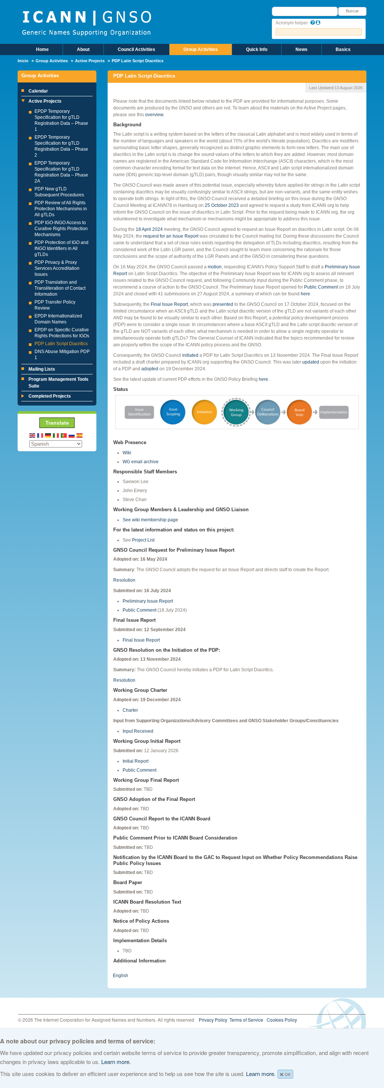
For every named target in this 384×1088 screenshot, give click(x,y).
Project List (143, 540)
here (305, 293)
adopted (149, 368)
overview (154, 114)
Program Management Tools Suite (58, 383)
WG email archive (141, 461)
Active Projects (90, 60)
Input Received (138, 731)
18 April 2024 (149, 229)
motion (215, 266)
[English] (32, 435)
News (302, 49)
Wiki (127, 452)
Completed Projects (49, 396)
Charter (130, 710)
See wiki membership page (150, 519)
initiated (190, 355)
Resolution (124, 580)
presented (223, 304)
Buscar (352, 11)
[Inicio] (86, 22)
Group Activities (200, 49)
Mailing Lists (41, 369)
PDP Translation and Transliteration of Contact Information (60, 288)
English (120, 975)
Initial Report (135, 761)
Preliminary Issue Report (148, 601)
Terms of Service (246, 1019)
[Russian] (72, 435)
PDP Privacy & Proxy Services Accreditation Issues (57, 268)
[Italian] (56, 435)
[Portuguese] (64, 435)
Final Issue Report (169, 304)
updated (310, 362)
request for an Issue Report (170, 236)
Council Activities (136, 49)
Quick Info (256, 49)
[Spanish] (79, 435)
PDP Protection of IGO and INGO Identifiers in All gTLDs (61, 248)
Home (42, 49)
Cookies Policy (282, 1019)
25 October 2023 (222, 205)
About (83, 49)
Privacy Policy (213, 1019)
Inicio (23, 60)
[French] (40, 435)
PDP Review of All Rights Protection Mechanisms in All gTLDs (60, 208)
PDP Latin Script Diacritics (61, 343)
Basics (343, 49)
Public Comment (321, 287)
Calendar (38, 91)
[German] (48, 435)
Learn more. (116, 1062)
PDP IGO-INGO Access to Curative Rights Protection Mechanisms (61, 228)
